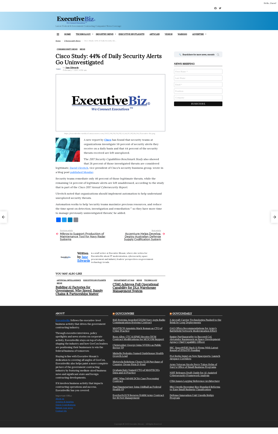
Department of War (124, 280)
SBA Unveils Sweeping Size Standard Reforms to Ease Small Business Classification (195, 388)
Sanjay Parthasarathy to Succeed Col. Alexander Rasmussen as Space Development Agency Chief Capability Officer (195, 339)
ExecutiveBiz (63, 320)
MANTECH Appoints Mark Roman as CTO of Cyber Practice (137, 329)
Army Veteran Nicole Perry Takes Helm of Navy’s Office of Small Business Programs (193, 365)
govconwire (124, 313)
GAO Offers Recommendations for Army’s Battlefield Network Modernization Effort (193, 329)
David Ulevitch (79, 167)
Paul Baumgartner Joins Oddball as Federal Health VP (137, 388)
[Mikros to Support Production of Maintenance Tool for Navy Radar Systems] (3, 217)
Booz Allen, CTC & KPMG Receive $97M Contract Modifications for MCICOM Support (138, 338)
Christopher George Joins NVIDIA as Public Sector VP (137, 346)
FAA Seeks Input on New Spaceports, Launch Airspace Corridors (195, 357)
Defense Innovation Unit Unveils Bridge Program (192, 396)
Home (67, 34)
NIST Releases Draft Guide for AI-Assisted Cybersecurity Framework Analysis (193, 374)
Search (218, 55)
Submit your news (64, 408)
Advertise (198, 34)
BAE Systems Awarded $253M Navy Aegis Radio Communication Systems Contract (139, 321)
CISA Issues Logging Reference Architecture (195, 381)
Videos (168, 34)
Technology (83, 34)
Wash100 (182, 34)
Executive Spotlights (131, 34)
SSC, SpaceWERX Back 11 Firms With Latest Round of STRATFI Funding (194, 349)
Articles (155, 34)
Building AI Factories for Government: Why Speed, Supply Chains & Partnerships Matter (79, 290)
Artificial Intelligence (69, 280)
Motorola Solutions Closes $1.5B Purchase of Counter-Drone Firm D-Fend (138, 363)
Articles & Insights (65, 401)
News (59, 283)
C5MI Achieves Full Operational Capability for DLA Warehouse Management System (136, 287)
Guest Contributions (66, 404)
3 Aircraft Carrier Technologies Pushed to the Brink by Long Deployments (195, 321)
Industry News (104, 34)
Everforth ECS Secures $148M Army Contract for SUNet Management (138, 396)
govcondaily (182, 313)
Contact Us (61, 411)
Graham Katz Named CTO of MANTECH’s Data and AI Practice (136, 371)
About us (60, 398)
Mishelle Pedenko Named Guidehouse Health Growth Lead (138, 354)
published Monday (81, 172)
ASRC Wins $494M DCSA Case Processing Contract (136, 380)
